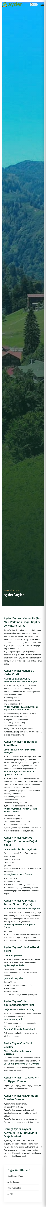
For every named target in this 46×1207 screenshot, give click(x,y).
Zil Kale (10, 1194)
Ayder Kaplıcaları (14, 1182)
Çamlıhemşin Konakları (16, 1176)
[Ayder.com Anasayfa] (12, 4)
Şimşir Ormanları (14, 1188)
